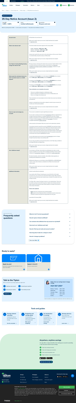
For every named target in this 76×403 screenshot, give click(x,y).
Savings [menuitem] (11, 5)
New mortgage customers (37, 379)
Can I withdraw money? (14, 150)
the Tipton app (23, 379)
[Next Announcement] (24, 1)
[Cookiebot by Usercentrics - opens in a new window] (7, 401)
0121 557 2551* (57, 286)
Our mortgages (35, 377)
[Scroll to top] (72, 375)
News (46, 382)
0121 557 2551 (6, 381)
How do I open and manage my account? (16, 112)
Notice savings (22, 10)
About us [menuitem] (32, 5)
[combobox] (50, 5)
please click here (42, 120)
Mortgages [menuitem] (18, 5)
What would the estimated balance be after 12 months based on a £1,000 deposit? (17, 77)
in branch (39, 119)
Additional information (14, 171)
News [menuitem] (38, 5)
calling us (42, 153)
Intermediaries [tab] (13, 1)
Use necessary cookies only (66, 393)
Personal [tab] (7, 1)
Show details (17, 400)
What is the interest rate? (15, 45)
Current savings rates (14, 10)
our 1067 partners (21, 388)
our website (50, 119)
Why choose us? (23, 382)
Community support (48, 379)
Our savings (22, 377)
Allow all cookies (66, 387)
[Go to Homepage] (4, 5)
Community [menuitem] (25, 5)
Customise (66, 390)
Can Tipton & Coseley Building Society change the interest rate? (18, 64)
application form (33, 42)
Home (3, 10)
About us (46, 377)
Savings (7, 10)
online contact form (56, 153)
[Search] (57, 5)
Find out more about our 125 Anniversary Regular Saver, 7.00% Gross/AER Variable (41, 1)
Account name (12, 37)
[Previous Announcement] (20, 1)
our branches (48, 114)
